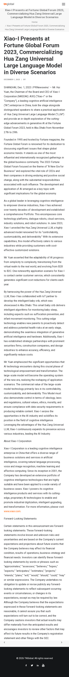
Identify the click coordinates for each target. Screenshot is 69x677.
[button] (63, 4)
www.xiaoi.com (12, 511)
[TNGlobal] (9, 4)
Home (34, 22)
